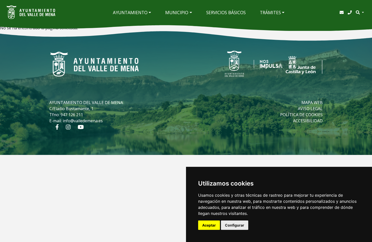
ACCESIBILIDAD (308, 121)
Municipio (176, 12)
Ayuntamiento (130, 12)
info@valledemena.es (83, 121)
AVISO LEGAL (310, 108)
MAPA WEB (312, 102)
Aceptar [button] (209, 225)
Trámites (270, 12)
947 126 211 (71, 114)
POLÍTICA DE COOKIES (301, 114)
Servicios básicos (226, 12)
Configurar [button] (234, 225)
